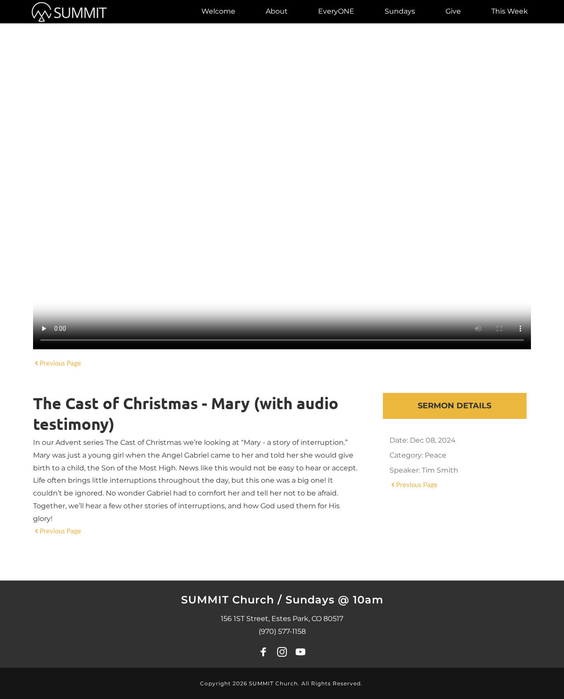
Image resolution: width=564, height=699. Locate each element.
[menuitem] (218, 11)
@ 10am (360, 599)
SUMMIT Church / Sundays (259, 599)
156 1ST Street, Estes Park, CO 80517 (282, 618)
